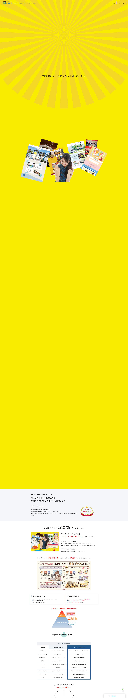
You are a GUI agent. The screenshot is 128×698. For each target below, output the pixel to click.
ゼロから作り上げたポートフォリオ (78, 543)
